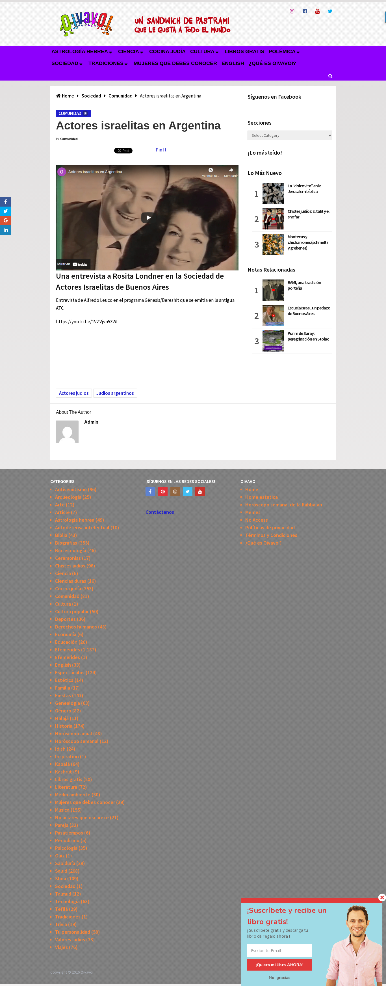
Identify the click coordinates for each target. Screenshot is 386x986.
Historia (63, 726)
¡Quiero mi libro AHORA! (279, 965)
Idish (60, 749)
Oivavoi (87, 972)
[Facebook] (150, 491)
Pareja (61, 825)
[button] (293, 916)
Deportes (65, 619)
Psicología (66, 848)
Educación (66, 642)
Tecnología (67, 901)
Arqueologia (68, 497)
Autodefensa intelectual (82, 527)
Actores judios (74, 393)
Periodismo (67, 840)
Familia (62, 687)
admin (91, 422)
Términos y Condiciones (271, 535)
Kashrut (63, 771)
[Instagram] (175, 491)
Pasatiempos (69, 832)
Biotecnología (70, 550)
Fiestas (63, 695)
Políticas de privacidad (270, 527)
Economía (65, 634)
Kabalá (62, 764)
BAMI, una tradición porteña (304, 285)
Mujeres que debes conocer (175, 63)
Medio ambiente (72, 794)
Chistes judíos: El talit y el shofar (308, 214)
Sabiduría (65, 863)
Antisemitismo (71, 489)
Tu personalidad (72, 932)
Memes (253, 512)
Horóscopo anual (73, 733)
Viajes (61, 947)
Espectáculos (69, 672)
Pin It (161, 150)
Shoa (60, 878)
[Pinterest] (163, 491)
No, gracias (279, 977)
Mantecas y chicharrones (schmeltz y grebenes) (308, 242)
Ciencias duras (70, 581)
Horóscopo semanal (77, 741)
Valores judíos (70, 939)
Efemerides (67, 649)
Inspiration (67, 756)
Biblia (61, 535)
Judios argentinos (115, 393)
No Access (256, 520)
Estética (64, 680)
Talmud (63, 893)
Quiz (60, 855)
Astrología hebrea (79, 51)
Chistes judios (70, 565)
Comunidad (69, 113)
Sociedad (64, 63)
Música (62, 810)
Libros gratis (244, 51)
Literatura (66, 787)
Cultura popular (72, 611)
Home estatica (261, 497)
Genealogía (67, 703)
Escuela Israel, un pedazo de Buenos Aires (309, 310)
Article (62, 512)
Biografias (66, 542)
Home (251, 489)
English (233, 63)
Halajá (62, 718)
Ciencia (128, 51)
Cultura (202, 51)
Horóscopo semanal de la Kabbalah (283, 504)
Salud (61, 871)
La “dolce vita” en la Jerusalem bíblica (304, 188)
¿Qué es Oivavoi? (272, 63)
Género (63, 710)
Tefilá (61, 909)
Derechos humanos (76, 626)
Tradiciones (105, 63)
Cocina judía (167, 51)
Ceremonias (68, 558)
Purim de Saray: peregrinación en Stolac (308, 336)
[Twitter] (187, 491)
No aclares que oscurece (82, 817)
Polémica (282, 51)
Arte (60, 504)
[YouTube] (200, 491)
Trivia (61, 924)
